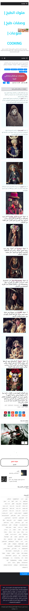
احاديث (22, 499)
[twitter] (20, 412)
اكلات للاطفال (5, 508)
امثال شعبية (9, 520)
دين (10, 529)
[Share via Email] (5, 415)
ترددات (11, 522)
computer (25, 560)
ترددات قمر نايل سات (23, 525)
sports (9, 562)
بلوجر (26, 522)
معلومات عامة (24, 553)
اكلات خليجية (5, 506)
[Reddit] (23, 415)
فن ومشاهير (11, 541)
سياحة (5, 532)
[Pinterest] (5, 412)
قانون (9, 544)
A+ (8, 83)
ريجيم (18, 532)
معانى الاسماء (16, 551)
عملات (21, 541)
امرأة (4, 520)
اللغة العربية (14, 518)
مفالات (18, 553)
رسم (26, 532)
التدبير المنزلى (4, 511)
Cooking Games (13, 560)
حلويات (14, 527)
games (18, 562)
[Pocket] (12, 415)
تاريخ (23, 522)
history (13, 562)
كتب (19, 548)
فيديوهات (14, 544)
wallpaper (16, 565)
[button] (24, 4)
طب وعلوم (20, 539)
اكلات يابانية (11, 511)
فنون (26, 544)
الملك (14, 520)
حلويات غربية (25, 529)
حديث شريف (20, 527)
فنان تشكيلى (4, 541)
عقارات (26, 541)
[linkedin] (16, 412)
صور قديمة (6, 537)
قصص (25, 69)
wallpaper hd (24, 567)
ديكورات (14, 529)
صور (11, 537)
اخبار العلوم (25, 501)
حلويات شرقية (8, 527)
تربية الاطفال (17, 522)
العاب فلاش (13, 515)
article (26, 558)
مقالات (25, 72)
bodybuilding (16, 558)
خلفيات (19, 529)
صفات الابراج (21, 537)
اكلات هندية (18, 511)
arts (22, 558)
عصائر (5, 539)
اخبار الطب (9, 499)
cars (11, 558)
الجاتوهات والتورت (17, 513)
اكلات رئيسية (25, 508)
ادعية (17, 501)
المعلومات (20, 520)
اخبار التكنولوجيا (16, 499)
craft (7, 560)
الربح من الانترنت (24, 515)
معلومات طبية (9, 551)
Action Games (8, 555)
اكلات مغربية (24, 511)
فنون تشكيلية (21, 544)
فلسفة (17, 541)
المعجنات (25, 520)
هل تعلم (15, 555)
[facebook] (23, 412)
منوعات (21, 72)
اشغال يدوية (18, 504)
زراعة (14, 532)
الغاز (26, 518)
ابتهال (26, 499)
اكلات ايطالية (24, 506)
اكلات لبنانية (12, 508)
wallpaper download (8, 565)
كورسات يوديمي (6, 548)
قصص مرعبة (10, 546)
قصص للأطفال (13, 69)
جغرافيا (26, 527)
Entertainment (24, 562)
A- (4, 83)
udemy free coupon (23, 565)
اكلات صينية (18, 508)
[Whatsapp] (9, 415)
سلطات (10, 532)
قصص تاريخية (20, 69)
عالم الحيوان (10, 539)
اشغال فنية (25, 504)
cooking (20, 560)
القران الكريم (21, 518)
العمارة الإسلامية (5, 515)
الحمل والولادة (5, 513)
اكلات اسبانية (7, 504)
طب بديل (25, 539)
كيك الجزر (25, 551)
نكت (19, 555)
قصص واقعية (7, 69)
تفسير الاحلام (4, 525)
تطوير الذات (15, 525)
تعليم (10, 525)
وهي (8, 312)
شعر (26, 537)
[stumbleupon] (12, 412)
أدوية (13, 501)
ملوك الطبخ (23, 83)
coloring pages (6, 558)
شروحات (6, 534)
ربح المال (5, 529)
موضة (3, 553)
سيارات (19, 534)
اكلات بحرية (18, 506)
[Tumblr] (9, 412)
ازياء (9, 501)
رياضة (22, 532)
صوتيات (15, 537)
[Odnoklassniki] (16, 415)
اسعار (5, 501)
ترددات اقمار (6, 522)
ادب (20, 501)
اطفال (13, 504)
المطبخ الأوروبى (7, 518)
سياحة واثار (25, 534)
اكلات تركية (12, 506)
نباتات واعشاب (24, 555)
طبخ (15, 539)
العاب (18, 515)
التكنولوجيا (25, 513)
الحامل (11, 513)
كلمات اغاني (14, 548)
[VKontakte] (20, 415)
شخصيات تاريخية (13, 534)
